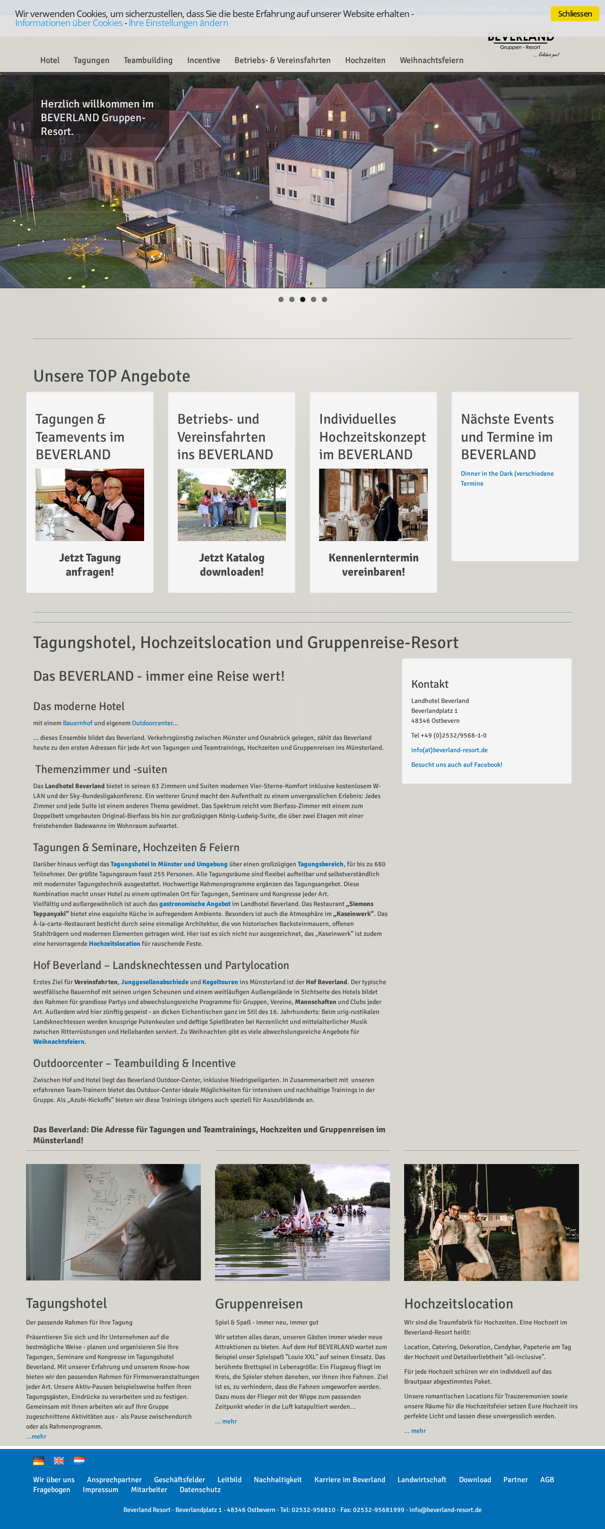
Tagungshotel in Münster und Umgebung (169, 864)
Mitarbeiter (149, 1489)
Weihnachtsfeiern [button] (432, 60)
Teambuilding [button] (148, 60)
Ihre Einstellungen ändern (178, 22)
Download (475, 1480)
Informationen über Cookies (68, 22)
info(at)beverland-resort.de (449, 750)
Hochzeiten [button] (365, 60)
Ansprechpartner (114, 1480)
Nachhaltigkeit (278, 1480)
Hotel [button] (50, 60)
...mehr (36, 1436)
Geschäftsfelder (179, 1480)
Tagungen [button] (92, 60)
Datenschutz (200, 1489)
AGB (547, 1480)
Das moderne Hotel (79, 706)
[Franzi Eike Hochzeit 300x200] (373, 505)
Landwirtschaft (422, 1480)
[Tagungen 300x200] (89, 505)
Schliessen (575, 14)
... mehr (226, 1421)
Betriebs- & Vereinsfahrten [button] (282, 60)
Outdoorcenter (152, 723)
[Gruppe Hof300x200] (231, 505)
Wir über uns (54, 1480)
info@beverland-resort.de (445, 1510)
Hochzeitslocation (114, 944)
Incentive (203, 60)
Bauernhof (78, 723)
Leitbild (229, 1480)
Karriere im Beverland (349, 1480)
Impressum (101, 1489)
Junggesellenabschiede (155, 982)
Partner (515, 1480)
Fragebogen (51, 1489)
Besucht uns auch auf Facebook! (456, 765)
